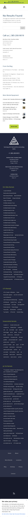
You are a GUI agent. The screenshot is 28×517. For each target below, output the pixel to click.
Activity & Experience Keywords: (10, 376)
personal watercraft (13, 339)
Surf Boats (19, 309)
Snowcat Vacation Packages (9, 259)
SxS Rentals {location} (18, 274)
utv (21, 352)
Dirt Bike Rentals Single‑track (9, 220)
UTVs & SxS (12, 312)
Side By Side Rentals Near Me (9, 237)
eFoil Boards (6, 302)
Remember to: (20, 428)
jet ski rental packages (19, 403)
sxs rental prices (7, 435)
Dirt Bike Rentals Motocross (9, 213)
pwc (14, 344)
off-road (21, 337)
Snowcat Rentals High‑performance (11, 250)
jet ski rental (16, 399)
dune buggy (6, 332)
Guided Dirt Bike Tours (8, 230)
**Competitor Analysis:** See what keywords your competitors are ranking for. (13, 370)
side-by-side (19, 347)
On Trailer (14, 304)
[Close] (26, 500)
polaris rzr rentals (7, 344)
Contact (13, 473)
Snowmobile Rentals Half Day (9, 262)
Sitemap (12, 467)
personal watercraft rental (9, 418)
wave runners (14, 357)
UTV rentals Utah (17, 443)
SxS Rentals (14, 269)
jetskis (15, 332)
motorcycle (16, 334)
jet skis (20, 332)
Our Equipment (21, 304)
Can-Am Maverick (7, 297)
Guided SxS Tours (20, 394)
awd (16, 330)
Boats (18, 292)
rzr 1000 (22, 344)
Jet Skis (19, 302)
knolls (4, 334)
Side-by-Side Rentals (7, 431)
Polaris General (6, 307)
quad (17, 344)
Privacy (20, 467)
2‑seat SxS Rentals (7, 190)
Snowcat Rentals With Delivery (9, 254)
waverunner (19, 354)
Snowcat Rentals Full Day (8, 245)
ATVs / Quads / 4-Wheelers (9, 292)
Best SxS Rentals (17, 195)
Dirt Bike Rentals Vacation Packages (11, 225)
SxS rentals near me (7, 438)
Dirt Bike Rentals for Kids (8, 210)
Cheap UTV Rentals (7, 200)
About (16, 453)
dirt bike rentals (19, 386)
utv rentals (5, 354)
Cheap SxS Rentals (16, 198)
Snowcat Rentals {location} (9, 257)
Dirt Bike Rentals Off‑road (9, 217)
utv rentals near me (7, 443)
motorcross (10, 334)
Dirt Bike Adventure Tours (9, 203)
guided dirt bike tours (8, 391)
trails (18, 352)
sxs (19, 349)
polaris (20, 339)
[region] (14, 508)
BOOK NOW (14, 126)
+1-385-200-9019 (14, 153)
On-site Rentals (6, 304)
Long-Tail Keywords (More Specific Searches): (13, 411)
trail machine (12, 352)
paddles (5, 339)
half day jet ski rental (16, 396)
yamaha (20, 357)
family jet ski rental (7, 389)
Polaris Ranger (15, 307)
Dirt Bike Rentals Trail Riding (9, 222)
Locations (18, 460)
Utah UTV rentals (7, 440)
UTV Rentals (19, 277)
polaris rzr (13, 342)
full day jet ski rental (17, 389)
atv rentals (11, 330)
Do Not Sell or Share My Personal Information (13, 514)
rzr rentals (5, 347)
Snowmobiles (13, 309)
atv (7, 330)
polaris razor (6, 342)
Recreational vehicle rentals (9, 428)
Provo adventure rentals (8, 423)
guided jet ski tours (19, 391)
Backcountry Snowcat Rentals (9, 193)
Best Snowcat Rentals (8, 195)
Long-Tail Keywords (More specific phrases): (13, 408)
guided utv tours (7, 396)
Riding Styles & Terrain (8, 235)
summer (15, 349)
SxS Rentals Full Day (7, 272)
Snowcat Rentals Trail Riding (9, 252)
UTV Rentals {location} (19, 279)
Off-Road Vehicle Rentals (8, 413)
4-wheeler (20, 327)
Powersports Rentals (8, 421)
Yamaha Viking (20, 312)
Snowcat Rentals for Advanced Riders (11, 242)
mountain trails (14, 337)
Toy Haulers (6, 312)
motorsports (6, 337)
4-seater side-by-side (14, 325)
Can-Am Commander (18, 294)
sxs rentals (5, 352)
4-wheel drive (13, 327)
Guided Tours (14, 302)
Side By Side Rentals (19, 235)
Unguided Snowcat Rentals (9, 277)
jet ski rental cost (7, 401)
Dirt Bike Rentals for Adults (9, 208)
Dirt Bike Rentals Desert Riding (10, 205)
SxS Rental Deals (19, 433)
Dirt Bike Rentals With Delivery (10, 227)
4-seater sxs (6, 327)
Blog (5, 467)
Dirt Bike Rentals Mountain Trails (10, 215)
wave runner (12, 354)
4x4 (4, 330)
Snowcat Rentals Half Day (8, 247)
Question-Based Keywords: (9, 426)
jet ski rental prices (7, 406)
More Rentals (8, 460)
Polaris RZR (5, 309)
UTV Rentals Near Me (8, 279)
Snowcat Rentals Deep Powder (10, 240)
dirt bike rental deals (18, 384)
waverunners (6, 357)
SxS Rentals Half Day (17, 272)
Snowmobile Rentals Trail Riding (10, 264)
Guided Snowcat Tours (8, 232)
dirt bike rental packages (8, 386)
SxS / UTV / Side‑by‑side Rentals (10, 267)
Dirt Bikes (21, 299)
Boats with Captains (7, 294)
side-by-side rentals (7, 349)
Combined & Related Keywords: (10, 379)
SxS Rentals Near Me (7, 274)
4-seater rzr (6, 325)
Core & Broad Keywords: (8, 381)
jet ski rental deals (16, 401)
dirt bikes (21, 330)
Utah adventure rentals (19, 438)
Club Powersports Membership (10, 299)
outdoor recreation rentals (9, 416)
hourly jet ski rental (7, 399)
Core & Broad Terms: (8, 384)
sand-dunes (12, 347)
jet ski (11, 332)
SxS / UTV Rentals (7, 269)
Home (9, 453)
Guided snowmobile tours (9, 394)
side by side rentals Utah (8, 433)
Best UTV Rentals (7, 198)
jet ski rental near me (8, 403)
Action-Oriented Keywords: (9, 374)
